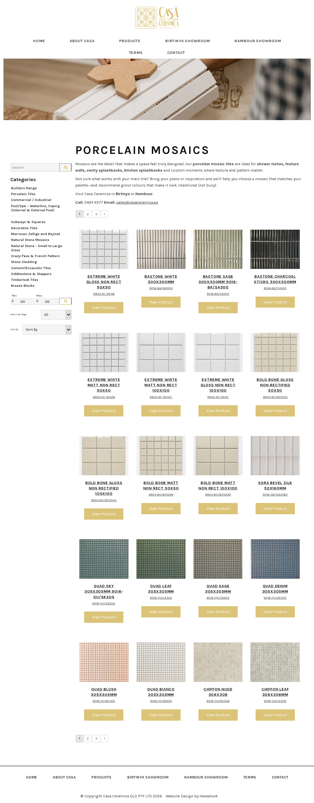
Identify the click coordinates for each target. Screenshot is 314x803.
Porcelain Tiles (23, 194)
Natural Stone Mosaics (30, 240)
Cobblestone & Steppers (31, 274)
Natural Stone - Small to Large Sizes (36, 248)
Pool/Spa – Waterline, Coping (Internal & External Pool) (35, 208)
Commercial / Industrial (31, 200)
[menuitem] (31, 777)
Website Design (179, 796)
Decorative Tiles (24, 228)
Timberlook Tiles (24, 280)
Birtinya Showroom (187, 40)
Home (39, 40)
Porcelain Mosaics (26, 216)
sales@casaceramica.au (137, 202)
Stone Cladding (24, 262)
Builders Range (24, 188)
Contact (176, 52)
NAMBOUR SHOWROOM (258, 40)
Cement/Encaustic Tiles (31, 268)
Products (130, 40)
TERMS (136, 52)
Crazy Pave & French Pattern (35, 256)
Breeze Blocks (23, 286)
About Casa (82, 40)
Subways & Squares (28, 222)
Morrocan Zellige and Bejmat (35, 234)
